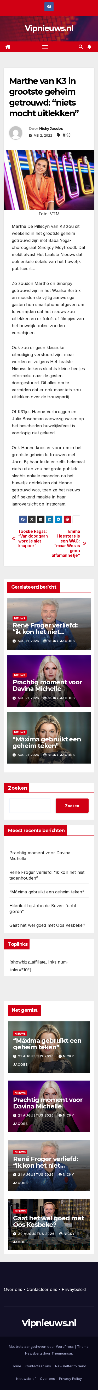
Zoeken (17, 788)
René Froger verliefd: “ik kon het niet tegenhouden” (45, 631)
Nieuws (19, 618)
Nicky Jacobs (51, 128)
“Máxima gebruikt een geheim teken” (47, 742)
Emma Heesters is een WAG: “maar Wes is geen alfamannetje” (66, 543)
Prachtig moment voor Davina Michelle (47, 685)
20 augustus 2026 (37, 1234)
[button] (81, 46)
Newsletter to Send (70, 1366)
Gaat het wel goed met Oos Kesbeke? (47, 925)
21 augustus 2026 (36, 1056)
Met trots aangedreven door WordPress (42, 1346)
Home (16, 1366)
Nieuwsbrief (26, 1378)
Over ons (13, 1289)
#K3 (67, 135)
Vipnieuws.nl (49, 28)
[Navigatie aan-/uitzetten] (45, 47)
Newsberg (33, 1353)
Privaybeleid (74, 1289)
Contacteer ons (42, 1289)
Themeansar (61, 1353)
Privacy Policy (70, 1378)
